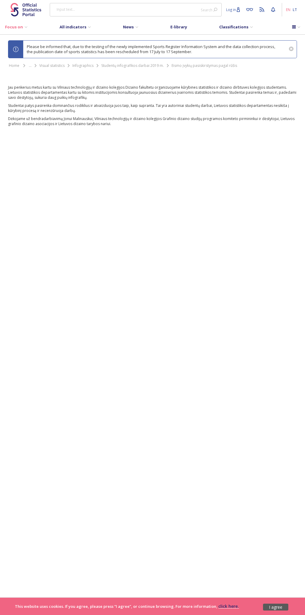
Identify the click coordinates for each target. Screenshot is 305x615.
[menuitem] (16, 28)
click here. (228, 606)
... (30, 65)
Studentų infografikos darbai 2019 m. (132, 65)
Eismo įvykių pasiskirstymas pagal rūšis (204, 65)
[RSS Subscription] (262, 9)
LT (295, 9)
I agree (275, 607)
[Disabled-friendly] (251, 9)
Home (14, 65)
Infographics (83, 65)
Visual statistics (52, 65)
